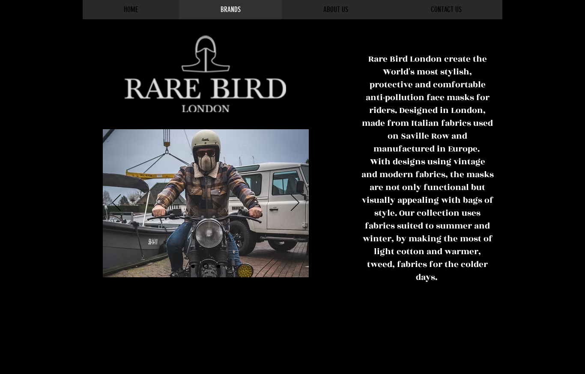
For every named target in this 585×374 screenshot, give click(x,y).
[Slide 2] (206, 266)
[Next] (295, 203)
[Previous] (116, 203)
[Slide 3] (218, 266)
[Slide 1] (193, 266)
